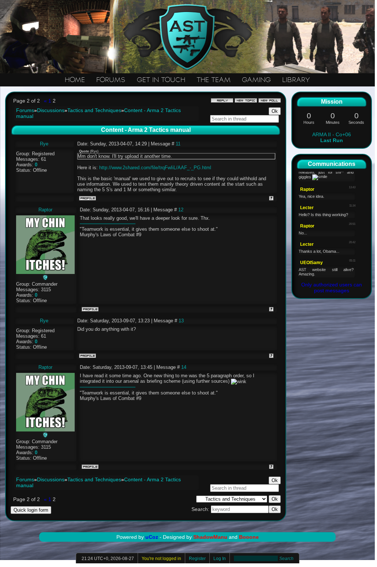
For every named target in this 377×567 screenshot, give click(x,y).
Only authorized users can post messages (331, 287)
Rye (44, 144)
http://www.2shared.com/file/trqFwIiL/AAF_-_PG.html (155, 167)
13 (181, 320)
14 (183, 367)
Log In (219, 558)
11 (178, 144)
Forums (25, 110)
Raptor (45, 209)
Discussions (50, 110)
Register (197, 558)
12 (180, 209)
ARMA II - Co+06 (331, 137)
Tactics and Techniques (94, 110)
